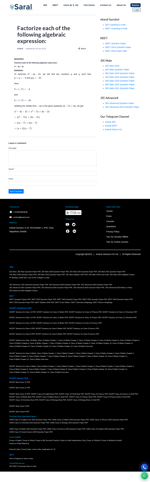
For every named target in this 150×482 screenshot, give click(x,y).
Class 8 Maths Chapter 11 (117, 369)
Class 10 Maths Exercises (83, 346)
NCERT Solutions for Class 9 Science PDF (83, 328)
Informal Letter (14, 449)
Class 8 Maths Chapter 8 (57, 369)
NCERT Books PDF (18, 378)
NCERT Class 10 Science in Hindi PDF (123, 394)
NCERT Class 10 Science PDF (96, 394)
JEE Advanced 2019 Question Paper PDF (88, 287)
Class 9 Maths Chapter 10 (97, 356)
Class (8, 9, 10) (71, 5)
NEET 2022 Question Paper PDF (69, 299)
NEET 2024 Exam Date (116, 51)
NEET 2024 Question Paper (118, 47)
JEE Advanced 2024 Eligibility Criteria (23, 291)
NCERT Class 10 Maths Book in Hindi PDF (52, 397)
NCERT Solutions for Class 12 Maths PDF (52, 312)
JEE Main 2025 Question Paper (120, 73)
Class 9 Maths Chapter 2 (66, 353)
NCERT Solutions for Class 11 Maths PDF (52, 317)
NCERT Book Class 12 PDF (19, 382)
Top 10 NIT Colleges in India (38, 278)
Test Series (89, 5)
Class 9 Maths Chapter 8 (57, 356)
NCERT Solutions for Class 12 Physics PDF (85, 312)
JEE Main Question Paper (117, 69)
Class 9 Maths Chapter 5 (124, 353)
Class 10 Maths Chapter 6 (19, 343)
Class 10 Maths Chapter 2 (68, 340)
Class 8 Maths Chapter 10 (97, 369)
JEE (45, 5)
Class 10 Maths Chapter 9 (80, 343)
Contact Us (105, 5)
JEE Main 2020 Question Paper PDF (23, 274)
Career (109, 211)
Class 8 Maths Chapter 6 (18, 369)
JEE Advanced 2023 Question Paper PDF (64, 285)
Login (136, 10)
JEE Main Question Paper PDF (29, 272)
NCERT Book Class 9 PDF (19, 406)
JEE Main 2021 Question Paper (120, 88)
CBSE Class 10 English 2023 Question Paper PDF (105, 429)
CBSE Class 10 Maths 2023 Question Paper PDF (27, 429)
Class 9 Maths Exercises (39, 359)
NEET (55, 5)
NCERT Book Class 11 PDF (19, 388)
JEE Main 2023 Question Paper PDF (55, 272)
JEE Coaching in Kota (115, 25)
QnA (11, 454)
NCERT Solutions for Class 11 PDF (22, 317)
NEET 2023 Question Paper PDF (44, 299)
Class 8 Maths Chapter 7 (38, 369)
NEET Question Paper (115, 43)
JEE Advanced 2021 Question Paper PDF (24, 287)
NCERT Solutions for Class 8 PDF (22, 334)
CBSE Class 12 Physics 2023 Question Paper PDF (109, 420)
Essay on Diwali (29, 440)
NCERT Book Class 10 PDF (19, 394)
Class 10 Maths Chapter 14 (62, 346)
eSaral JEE (110, 122)
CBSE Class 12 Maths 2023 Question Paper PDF (70, 420)
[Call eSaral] (144, 467)
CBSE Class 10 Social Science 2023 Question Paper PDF (31, 432)
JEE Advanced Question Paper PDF (34, 285)
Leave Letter (36, 449)
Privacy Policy (112, 231)
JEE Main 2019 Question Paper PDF (51, 274)
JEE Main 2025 (112, 66)
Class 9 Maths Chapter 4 (105, 353)
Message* (13, 148)
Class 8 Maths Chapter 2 (66, 366)
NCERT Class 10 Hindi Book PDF (71, 394)
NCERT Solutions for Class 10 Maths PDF (52, 323)
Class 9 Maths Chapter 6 (18, 356)
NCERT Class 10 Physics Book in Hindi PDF (113, 397)
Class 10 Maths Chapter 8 (60, 343)
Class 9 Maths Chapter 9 (77, 356)
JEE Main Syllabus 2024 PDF (77, 274)
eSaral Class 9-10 (113, 129)
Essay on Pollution (93, 440)
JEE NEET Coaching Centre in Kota (22, 466)
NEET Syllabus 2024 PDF (44, 302)
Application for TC (49, 449)
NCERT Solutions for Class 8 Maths (22, 366)
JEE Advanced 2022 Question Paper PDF (96, 285)
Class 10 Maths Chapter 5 (129, 340)
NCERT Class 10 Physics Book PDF (82, 397)
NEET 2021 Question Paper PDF (94, 299)
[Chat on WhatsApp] (144, 475)
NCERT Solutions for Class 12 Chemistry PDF (120, 312)
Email (11, 179)
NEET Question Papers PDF (20, 299)
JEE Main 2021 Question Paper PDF (111, 272)
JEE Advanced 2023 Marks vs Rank (118, 287)
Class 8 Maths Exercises (59, 372)
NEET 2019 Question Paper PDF (21, 302)
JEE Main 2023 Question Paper (120, 81)
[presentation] (34, 74)
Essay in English (15, 440)
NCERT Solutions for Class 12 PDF (22, 312)
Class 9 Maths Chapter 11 (117, 356)
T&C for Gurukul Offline (117, 237)
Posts (109, 216)
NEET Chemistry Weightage (81, 302)
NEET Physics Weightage (102, 302)
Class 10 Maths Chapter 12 (19, 346)
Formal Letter (26, 449)
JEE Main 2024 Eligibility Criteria (122, 274)
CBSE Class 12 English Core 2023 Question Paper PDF (30, 420)
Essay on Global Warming (19, 443)
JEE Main (13, 272)
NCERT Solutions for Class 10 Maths (23, 340)
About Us (121, 5)
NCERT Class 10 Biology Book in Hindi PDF (83, 400)
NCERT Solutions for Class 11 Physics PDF (85, 317)
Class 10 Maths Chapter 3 (88, 340)
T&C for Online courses (117, 242)
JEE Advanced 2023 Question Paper (122, 107)
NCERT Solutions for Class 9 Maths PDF (51, 328)
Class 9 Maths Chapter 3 (85, 353)
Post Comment (16, 191)
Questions (111, 226)
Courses (110, 221)
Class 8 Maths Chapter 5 (124, 366)
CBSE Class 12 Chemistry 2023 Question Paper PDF (29, 423)
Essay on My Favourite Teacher (47, 440)
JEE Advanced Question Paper (119, 103)
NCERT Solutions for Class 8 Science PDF (83, 334)
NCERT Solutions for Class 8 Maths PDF (51, 334)
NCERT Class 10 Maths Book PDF (22, 397)
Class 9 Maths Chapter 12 (19, 359)
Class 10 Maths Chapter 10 (101, 343)
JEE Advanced (14, 285)
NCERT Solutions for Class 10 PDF (22, 323)
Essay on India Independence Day (73, 440)
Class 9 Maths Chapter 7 (38, 356)
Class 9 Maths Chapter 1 (46, 353)
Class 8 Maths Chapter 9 (77, 369)
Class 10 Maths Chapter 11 (122, 343)
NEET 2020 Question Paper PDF (120, 299)
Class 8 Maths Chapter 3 (85, 366)
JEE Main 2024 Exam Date (99, 274)
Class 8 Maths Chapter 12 (19, 372)
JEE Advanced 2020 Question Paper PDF (56, 287)
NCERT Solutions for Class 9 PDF (22, 328)
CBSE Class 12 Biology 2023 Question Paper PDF (69, 423)
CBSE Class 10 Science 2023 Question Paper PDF (66, 429)
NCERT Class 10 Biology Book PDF (52, 400)
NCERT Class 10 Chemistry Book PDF (23, 400)
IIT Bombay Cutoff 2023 (18, 278)
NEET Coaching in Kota (116, 28)
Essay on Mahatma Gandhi (111, 440)
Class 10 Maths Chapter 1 (48, 340)
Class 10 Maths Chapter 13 (41, 346)
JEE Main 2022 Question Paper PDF (83, 272)
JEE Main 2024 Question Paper (120, 77)
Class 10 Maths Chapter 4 (109, 340)
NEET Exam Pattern (62, 302)
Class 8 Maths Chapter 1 (46, 366)
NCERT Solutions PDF (20, 308)
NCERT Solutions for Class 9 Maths (22, 353)
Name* (11, 169)
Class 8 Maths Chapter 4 (105, 366)
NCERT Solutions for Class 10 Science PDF (85, 323)
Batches (135, 5)
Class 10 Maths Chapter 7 (39, 343)
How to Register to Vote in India (21, 458)
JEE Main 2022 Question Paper (120, 84)
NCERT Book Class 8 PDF (19, 412)
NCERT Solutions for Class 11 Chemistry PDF (119, 317)
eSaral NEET (111, 126)
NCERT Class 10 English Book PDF (44, 394)
